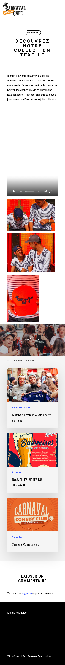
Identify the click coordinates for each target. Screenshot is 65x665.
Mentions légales (17, 612)
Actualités (33, 32)
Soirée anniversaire (32, 340)
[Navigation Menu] (60, 9)
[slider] (29, 191)
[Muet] (45, 191)
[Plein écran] (50, 191)
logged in (26, 593)
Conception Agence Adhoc (39, 656)
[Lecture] (14, 191)
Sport (27, 407)
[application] (32, 151)
